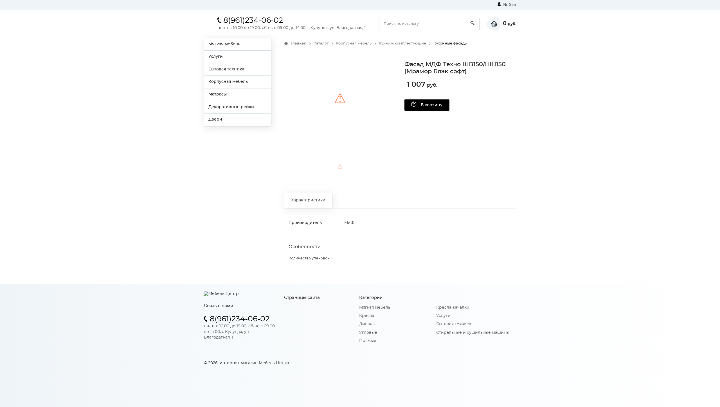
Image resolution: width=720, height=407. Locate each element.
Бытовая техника (226, 69)
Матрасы (217, 94)
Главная (298, 43)
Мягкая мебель (224, 44)
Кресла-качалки (452, 308)
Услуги (215, 57)
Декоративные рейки (231, 107)
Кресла (366, 316)
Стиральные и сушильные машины (472, 333)
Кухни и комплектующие (402, 43)
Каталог (321, 43)
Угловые (368, 333)
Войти (509, 5)
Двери (215, 119)
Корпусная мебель (228, 82)
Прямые (367, 341)
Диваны (367, 324)
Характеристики (308, 200)
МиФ (349, 223)
